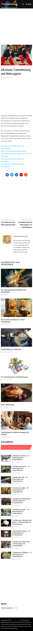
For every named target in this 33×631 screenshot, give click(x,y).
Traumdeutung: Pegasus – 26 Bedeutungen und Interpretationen (21, 533)
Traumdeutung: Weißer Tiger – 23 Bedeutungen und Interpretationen (21, 544)
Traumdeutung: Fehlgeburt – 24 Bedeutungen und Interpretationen (21, 554)
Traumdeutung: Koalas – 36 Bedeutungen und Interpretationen (20, 511)
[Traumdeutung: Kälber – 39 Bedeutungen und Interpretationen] (6, 488)
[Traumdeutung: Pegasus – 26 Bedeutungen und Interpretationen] (6, 531)
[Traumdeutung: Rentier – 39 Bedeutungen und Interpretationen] (6, 456)
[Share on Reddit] (26, 174)
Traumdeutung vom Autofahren (11, 349)
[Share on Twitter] (12, 174)
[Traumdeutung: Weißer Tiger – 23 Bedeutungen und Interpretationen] (6, 542)
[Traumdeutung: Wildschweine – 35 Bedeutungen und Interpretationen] (6, 499)
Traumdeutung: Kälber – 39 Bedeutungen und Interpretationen (20, 490)
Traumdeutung (15, 620)
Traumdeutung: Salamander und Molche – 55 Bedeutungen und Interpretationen (22, 522)
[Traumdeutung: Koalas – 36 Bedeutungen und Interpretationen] (6, 510)
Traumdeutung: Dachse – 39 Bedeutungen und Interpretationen (20, 468)
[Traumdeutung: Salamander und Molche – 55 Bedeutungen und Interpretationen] (6, 520)
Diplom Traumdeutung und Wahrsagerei (13, 151)
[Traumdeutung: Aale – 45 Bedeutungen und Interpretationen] (6, 477)
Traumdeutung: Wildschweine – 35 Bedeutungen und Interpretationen (21, 501)
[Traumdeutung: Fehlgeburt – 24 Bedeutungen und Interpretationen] (6, 553)
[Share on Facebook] (7, 174)
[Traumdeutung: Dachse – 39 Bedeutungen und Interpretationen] (6, 467)
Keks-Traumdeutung (7, 405)
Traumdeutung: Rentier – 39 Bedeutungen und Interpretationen (20, 457)
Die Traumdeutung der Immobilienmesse (14, 377)
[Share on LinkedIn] (16, 174)
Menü (29, 4)
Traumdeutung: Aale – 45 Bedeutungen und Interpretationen (19, 479)
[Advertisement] (16, 24)
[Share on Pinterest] (21, 174)
